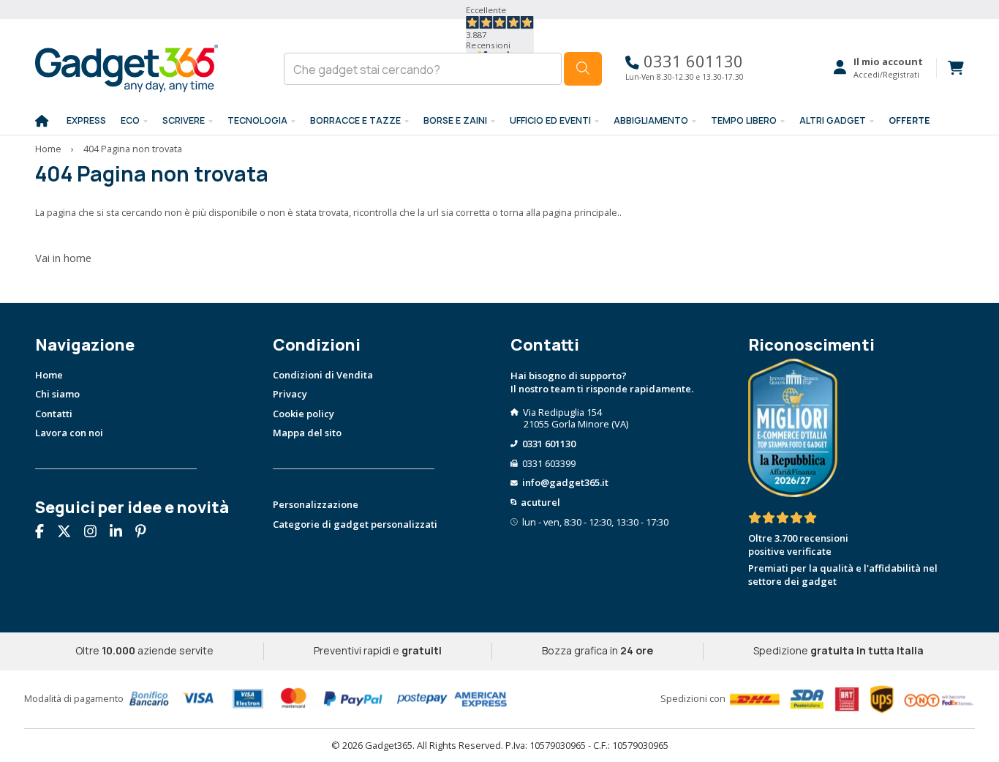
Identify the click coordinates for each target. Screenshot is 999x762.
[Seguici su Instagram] (96, 532)
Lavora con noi (69, 432)
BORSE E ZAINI (455, 120)
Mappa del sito (307, 432)
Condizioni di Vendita (323, 374)
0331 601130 (691, 61)
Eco (130, 120)
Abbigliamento (651, 120)
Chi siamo (57, 393)
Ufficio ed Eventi (550, 120)
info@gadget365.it (565, 482)
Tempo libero (744, 120)
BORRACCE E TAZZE (355, 120)
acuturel (540, 502)
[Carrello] (950, 68)
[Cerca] (583, 69)
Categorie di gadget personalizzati (355, 524)
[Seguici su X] (69, 532)
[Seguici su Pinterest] (146, 532)
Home (48, 148)
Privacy (290, 393)
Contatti (53, 413)
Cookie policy (303, 413)
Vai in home (63, 257)
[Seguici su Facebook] (45, 532)
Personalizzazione (315, 504)
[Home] (41, 121)
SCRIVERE (183, 120)
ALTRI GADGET (832, 120)
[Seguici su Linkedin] (121, 532)
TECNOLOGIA (257, 120)
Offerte (909, 120)
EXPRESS (86, 120)
